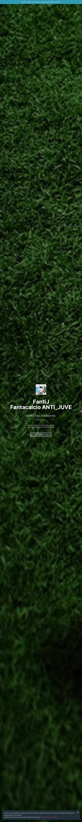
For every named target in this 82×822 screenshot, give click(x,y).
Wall (81, 411)
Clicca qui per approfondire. (49, 817)
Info (41, 434)
